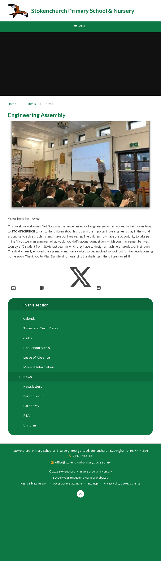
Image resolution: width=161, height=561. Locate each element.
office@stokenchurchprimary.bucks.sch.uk (82, 462)
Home (12, 104)
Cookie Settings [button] (130, 483)
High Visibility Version (34, 483)
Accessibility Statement (67, 483)
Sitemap (93, 483)
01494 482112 (82, 456)
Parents (31, 104)
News (49, 104)
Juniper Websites (97, 477)
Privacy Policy (112, 483)
